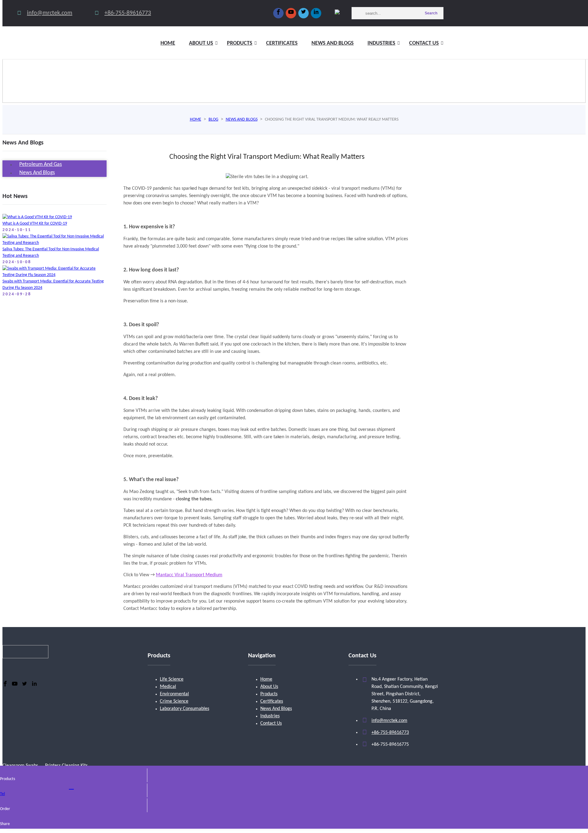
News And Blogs (276, 708)
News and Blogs (332, 43)
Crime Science (174, 701)
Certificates (282, 43)
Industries (381, 43)
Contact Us (424, 43)
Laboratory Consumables (184, 708)
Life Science (171, 679)
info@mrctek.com (49, 13)
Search (431, 13)
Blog (213, 119)
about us (201, 43)
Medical (168, 686)
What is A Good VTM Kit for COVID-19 (34, 223)
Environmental (174, 694)
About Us (269, 686)
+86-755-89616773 (127, 13)
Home (167, 43)
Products (239, 43)
